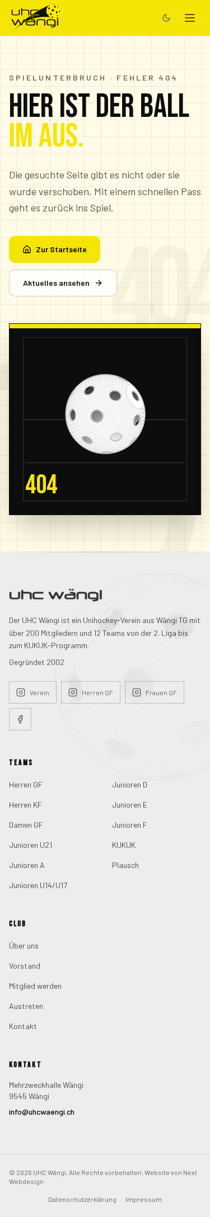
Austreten (26, 1006)
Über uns (24, 945)
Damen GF (26, 824)
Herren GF (26, 784)
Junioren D (129, 784)
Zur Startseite (61, 249)
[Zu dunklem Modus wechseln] (166, 18)
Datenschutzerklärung (82, 1199)
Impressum (143, 1199)
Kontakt (23, 1026)
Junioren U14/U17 (38, 885)
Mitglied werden (35, 985)
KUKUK (124, 845)
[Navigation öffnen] (190, 18)
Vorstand (24, 965)
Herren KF (25, 804)
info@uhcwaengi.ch (41, 1111)
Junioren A (27, 865)
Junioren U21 (30, 845)
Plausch (125, 865)
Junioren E (129, 804)
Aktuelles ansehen (56, 282)
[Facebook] (20, 719)
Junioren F (129, 824)
